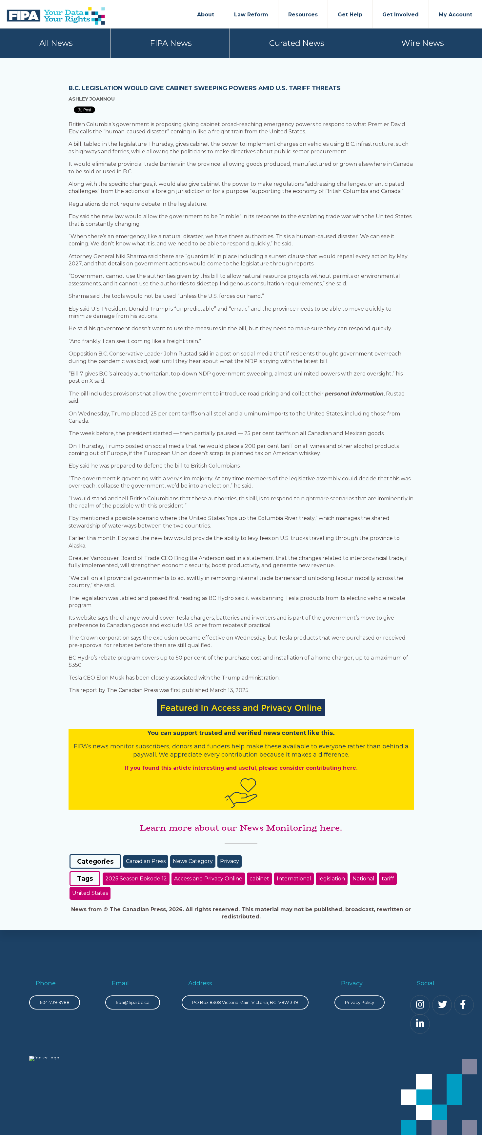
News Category (193, 861)
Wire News (422, 43)
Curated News (296, 43)
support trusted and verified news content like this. (254, 733)
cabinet (259, 878)
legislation (331, 878)
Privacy (229, 861)
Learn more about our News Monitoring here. (241, 827)
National (363, 878)
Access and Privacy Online (208, 878)
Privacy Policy (359, 1002)
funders (219, 746)
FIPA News (171, 43)
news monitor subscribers (131, 746)
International (294, 878)
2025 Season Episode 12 (136, 878)
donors (182, 746)
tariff (388, 878)
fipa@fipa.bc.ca (133, 1002)
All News (56, 43)
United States (90, 893)
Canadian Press (146, 861)
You (153, 733)
